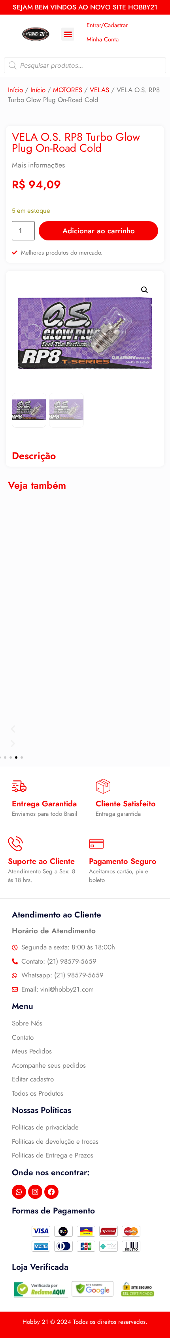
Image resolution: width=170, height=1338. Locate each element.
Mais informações (38, 165)
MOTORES (67, 90)
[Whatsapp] (19, 1192)
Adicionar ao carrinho (98, 230)
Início (15, 90)
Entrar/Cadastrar (107, 25)
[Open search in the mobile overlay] (85, 65)
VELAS (99, 90)
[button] (67, 34)
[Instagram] (35, 1192)
